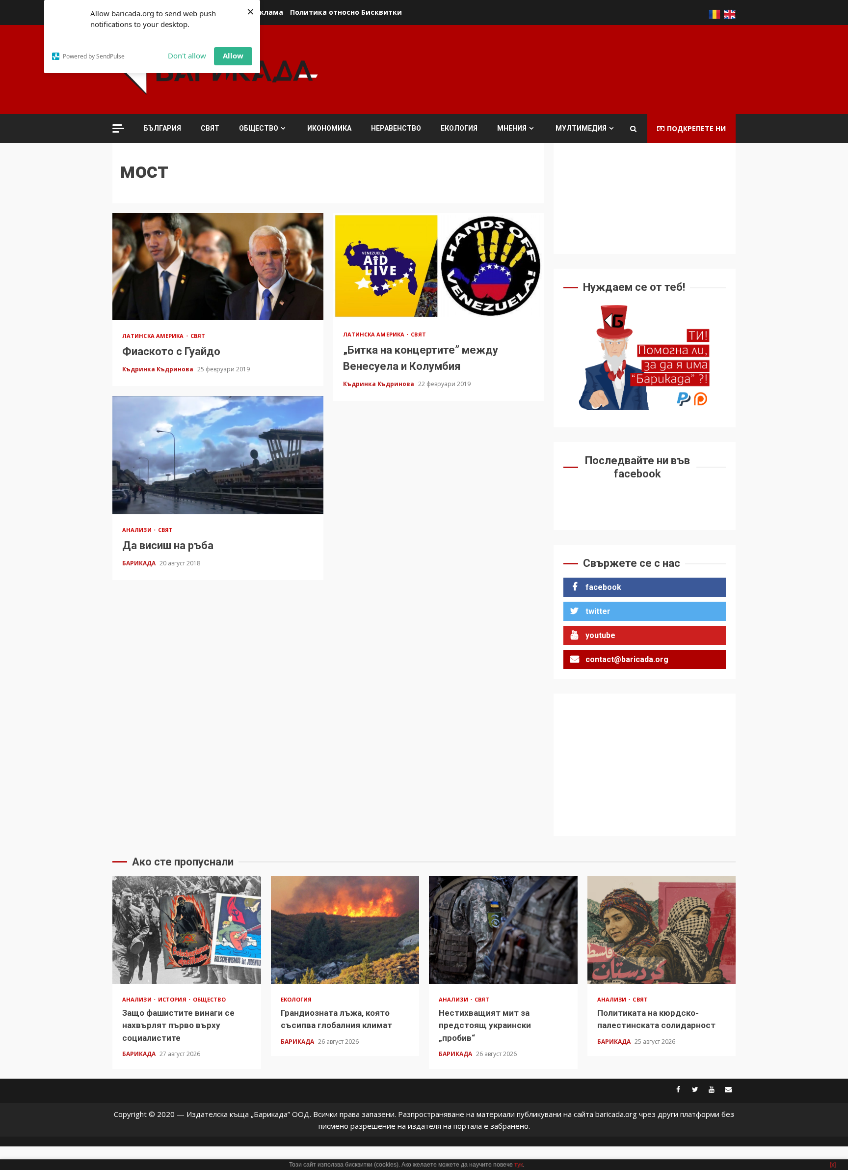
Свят (210, 128)
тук (518, 1164)
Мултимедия (581, 128)
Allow (233, 55)
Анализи (137, 529)
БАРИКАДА (139, 563)
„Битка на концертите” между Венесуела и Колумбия (438, 266)
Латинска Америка (154, 335)
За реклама (261, 12)
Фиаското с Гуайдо (217, 266)
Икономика (329, 128)
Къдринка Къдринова (158, 369)
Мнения (512, 128)
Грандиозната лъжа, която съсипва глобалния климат (345, 930)
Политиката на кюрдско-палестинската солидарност (661, 930)
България (162, 128)
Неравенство (396, 128)
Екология (459, 128)
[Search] (633, 128)
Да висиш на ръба (217, 455)
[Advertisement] (557, 68)
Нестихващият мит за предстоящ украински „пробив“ (503, 930)
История (173, 999)
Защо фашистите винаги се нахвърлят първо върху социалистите (186, 930)
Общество (258, 128)
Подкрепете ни (696, 128)
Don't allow (187, 55)
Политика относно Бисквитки (346, 12)
